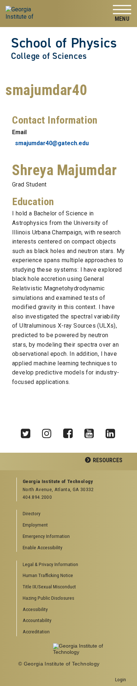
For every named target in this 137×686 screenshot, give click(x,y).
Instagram (49, 431)
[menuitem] (72, 565)
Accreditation (36, 631)
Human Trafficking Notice (48, 575)
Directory (32, 513)
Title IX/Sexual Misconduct (49, 586)
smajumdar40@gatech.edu (52, 143)
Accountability (37, 620)
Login (120, 679)
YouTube (91, 431)
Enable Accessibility (42, 547)
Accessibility (35, 609)
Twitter (28, 431)
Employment (35, 525)
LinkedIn (113, 431)
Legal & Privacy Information (50, 564)
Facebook (70, 431)
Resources (107, 460)
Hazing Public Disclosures (48, 598)
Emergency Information (46, 536)
